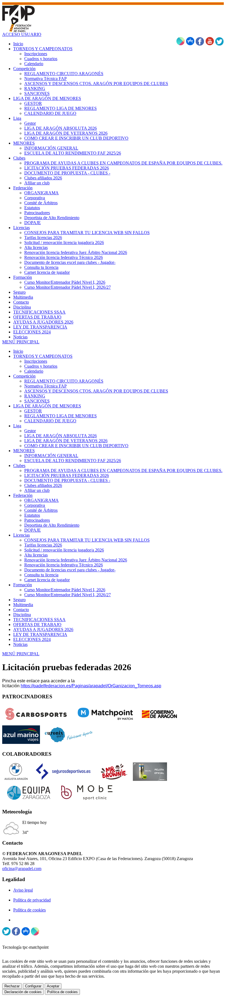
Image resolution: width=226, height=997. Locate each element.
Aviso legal (23, 890)
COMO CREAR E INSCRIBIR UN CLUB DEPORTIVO (76, 445)
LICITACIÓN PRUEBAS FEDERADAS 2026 (66, 475)
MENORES (24, 450)
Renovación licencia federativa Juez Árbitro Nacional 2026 (75, 560)
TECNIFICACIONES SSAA (39, 619)
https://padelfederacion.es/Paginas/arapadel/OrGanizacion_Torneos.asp (91, 685)
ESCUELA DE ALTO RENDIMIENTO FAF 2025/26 (72, 460)
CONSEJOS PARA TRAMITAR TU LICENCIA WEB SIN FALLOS (87, 540)
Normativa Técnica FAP (45, 386)
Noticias (20, 644)
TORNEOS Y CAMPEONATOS (42, 356)
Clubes (19, 465)
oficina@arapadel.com (21, 868)
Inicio (18, 351)
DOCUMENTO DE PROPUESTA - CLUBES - (67, 480)
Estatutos (32, 515)
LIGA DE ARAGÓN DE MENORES (47, 406)
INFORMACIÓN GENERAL (51, 455)
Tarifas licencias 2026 (43, 545)
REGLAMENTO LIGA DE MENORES (60, 415)
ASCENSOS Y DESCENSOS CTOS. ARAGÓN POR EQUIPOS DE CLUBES (96, 391)
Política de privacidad (32, 900)
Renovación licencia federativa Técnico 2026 (63, 565)
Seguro (19, 599)
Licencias (21, 535)
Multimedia (23, 604)
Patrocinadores (37, 520)
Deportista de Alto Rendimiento (51, 525)
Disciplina (22, 614)
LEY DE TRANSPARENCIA (40, 634)
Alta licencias (36, 555)
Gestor (30, 430)
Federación (23, 495)
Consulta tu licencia (41, 574)
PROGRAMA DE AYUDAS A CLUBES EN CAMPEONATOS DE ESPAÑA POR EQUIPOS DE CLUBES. (123, 470)
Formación (22, 584)
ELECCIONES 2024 (32, 639)
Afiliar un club (37, 490)
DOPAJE (32, 530)
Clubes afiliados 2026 (43, 485)
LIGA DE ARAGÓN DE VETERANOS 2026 (65, 440)
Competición (24, 376)
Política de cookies (29, 910)
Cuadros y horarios (40, 366)
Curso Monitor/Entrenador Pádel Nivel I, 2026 (64, 589)
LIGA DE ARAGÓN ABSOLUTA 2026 (60, 435)
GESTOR (33, 411)
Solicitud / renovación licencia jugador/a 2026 (64, 550)
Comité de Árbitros (41, 510)
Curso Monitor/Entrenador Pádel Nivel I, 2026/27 (67, 594)
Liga (17, 425)
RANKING (34, 396)
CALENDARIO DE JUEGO (50, 420)
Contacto (21, 609)
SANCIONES (37, 401)
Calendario (33, 371)
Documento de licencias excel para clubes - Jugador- (69, 570)
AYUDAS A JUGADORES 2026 (43, 629)
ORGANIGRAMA (41, 500)
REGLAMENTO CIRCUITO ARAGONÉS (63, 381)
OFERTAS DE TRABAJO (37, 624)
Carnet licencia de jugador (47, 579)
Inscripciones (35, 361)
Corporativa (34, 505)
